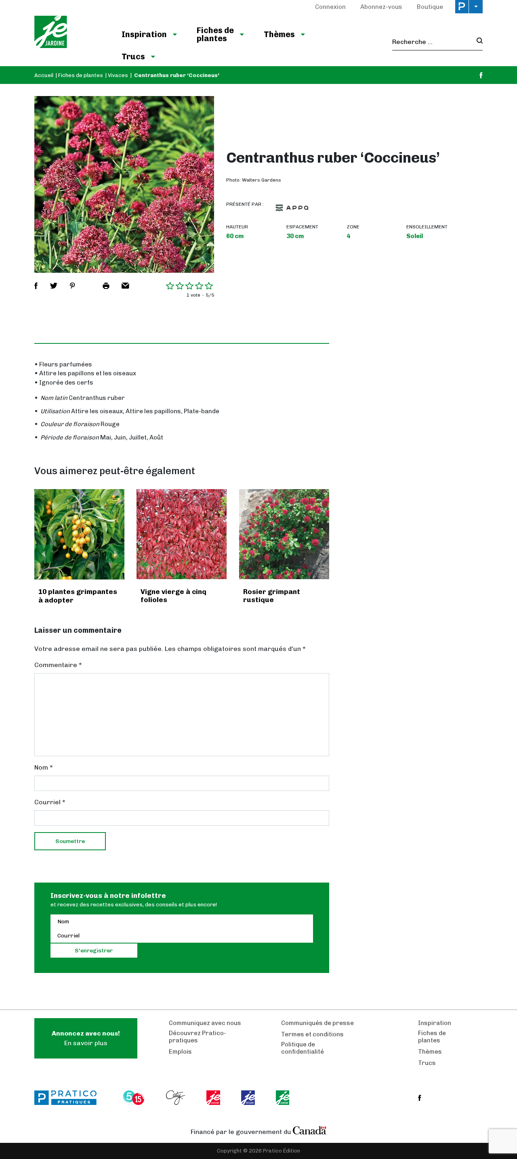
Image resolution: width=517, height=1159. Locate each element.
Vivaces (118, 75)
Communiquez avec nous (205, 1023)
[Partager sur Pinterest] (72, 285)
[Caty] (176, 1098)
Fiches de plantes (215, 34)
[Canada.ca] (310, 1130)
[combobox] (432, 42)
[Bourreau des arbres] (79, 534)
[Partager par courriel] (125, 285)
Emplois (180, 1051)
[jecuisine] (213, 1098)
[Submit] (477, 41)
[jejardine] (283, 1098)
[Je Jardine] (69, 33)
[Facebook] (481, 75)
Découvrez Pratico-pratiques (197, 1036)
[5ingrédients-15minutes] (135, 1098)
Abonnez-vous (381, 6)
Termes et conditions (312, 1034)
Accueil (43, 75)
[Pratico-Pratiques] (69, 1098)
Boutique (430, 6)
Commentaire (58, 665)
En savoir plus (86, 1038)
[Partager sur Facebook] (36, 285)
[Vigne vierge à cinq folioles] (182, 534)
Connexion (330, 6)
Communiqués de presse (317, 1023)
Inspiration (144, 34)
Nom (43, 767)
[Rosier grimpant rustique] (284, 534)
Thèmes (279, 34)
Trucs (133, 56)
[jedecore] (248, 1098)
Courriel (49, 802)
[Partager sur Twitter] (54, 285)
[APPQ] (292, 208)
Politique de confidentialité (302, 1048)
